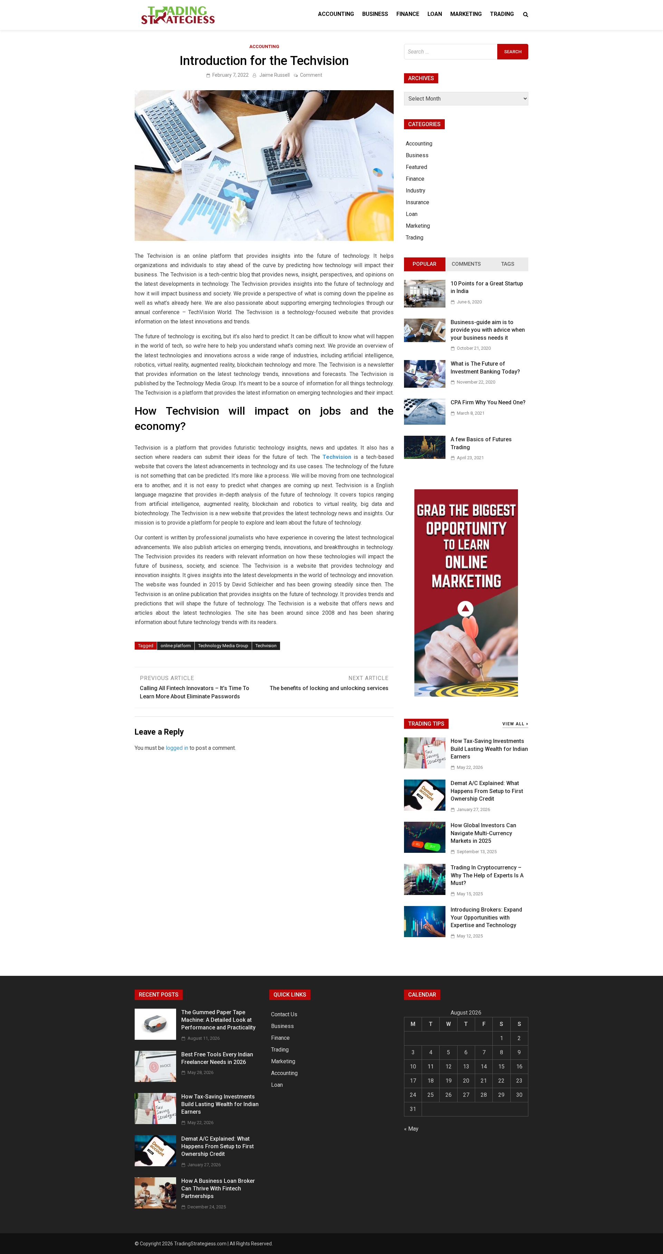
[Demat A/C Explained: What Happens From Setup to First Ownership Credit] (424, 808)
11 (430, 1066)
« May (411, 1128)
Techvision (266, 645)
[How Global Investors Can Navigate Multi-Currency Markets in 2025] (424, 851)
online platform (176, 645)
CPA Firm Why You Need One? (488, 402)
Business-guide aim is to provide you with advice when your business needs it (488, 330)
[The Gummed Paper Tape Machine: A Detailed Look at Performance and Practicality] (155, 1038)
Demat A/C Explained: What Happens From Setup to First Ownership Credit (487, 791)
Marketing (466, 14)
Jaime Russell (274, 75)
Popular (424, 264)
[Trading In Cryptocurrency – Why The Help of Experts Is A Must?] (424, 893)
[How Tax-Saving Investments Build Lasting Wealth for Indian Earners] (424, 766)
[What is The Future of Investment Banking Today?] (424, 386)
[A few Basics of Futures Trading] (424, 457)
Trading (502, 14)
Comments (466, 264)
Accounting (336, 14)
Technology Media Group (223, 645)
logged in (177, 748)
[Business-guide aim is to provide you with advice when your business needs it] (424, 340)
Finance (407, 14)
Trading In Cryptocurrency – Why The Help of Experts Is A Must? (487, 875)
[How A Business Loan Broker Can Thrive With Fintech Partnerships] (155, 1206)
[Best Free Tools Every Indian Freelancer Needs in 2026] (155, 1080)
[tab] (424, 264)
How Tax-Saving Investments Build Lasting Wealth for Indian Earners (489, 749)
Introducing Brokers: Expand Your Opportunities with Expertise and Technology (486, 917)
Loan (434, 14)
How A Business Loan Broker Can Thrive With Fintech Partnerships (218, 1189)
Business (375, 14)
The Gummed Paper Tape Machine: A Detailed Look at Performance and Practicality (218, 1020)
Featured (416, 167)
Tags (507, 264)
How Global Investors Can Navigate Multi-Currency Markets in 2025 (483, 833)
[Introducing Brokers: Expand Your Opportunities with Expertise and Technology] (424, 935)
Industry (415, 190)
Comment (311, 75)
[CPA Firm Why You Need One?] (424, 422)
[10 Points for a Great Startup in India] (424, 305)
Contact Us (284, 1014)
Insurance (417, 202)
